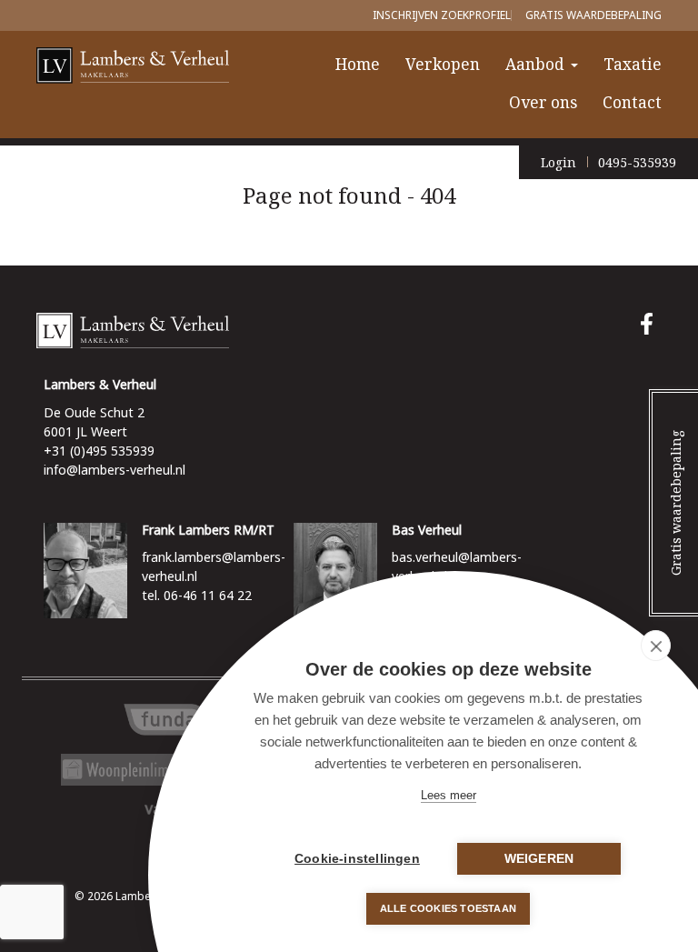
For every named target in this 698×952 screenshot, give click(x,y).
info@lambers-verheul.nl (114, 469)
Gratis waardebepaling (593, 15)
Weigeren (539, 859)
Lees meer (448, 795)
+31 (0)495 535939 (99, 450)
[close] (656, 645)
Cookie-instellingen (357, 859)
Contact (632, 102)
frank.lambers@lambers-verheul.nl (213, 566)
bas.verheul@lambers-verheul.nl (457, 566)
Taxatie (632, 64)
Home (357, 64)
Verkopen (442, 64)
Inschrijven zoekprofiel (442, 15)
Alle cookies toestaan (448, 908)
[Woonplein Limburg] (136, 770)
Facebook (651, 324)
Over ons (543, 102)
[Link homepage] (349, 331)
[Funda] (168, 720)
